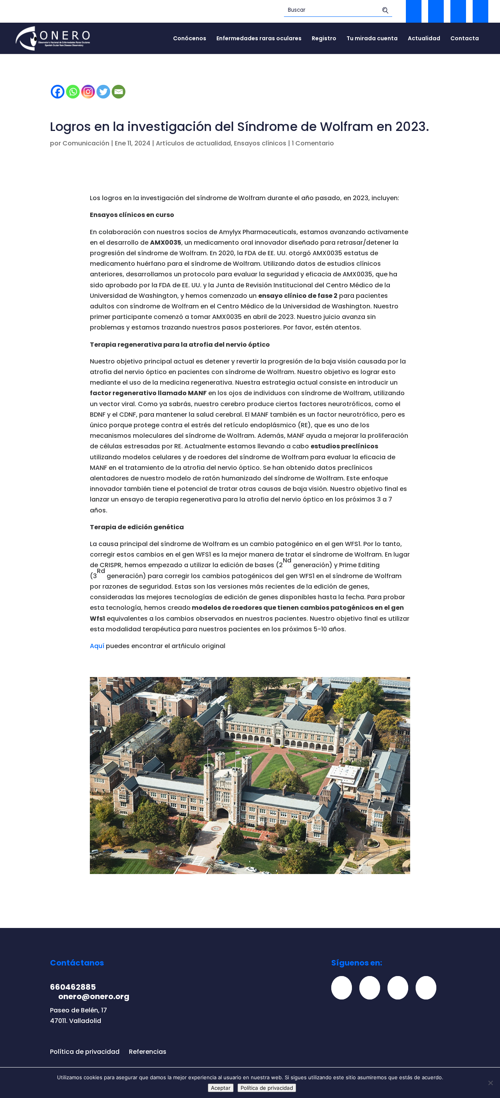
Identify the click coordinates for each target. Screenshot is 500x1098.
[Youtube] (429, 987)
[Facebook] (57, 92)
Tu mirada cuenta (372, 39)
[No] (490, 1083)
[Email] (118, 92)
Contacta (464, 39)
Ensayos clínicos (260, 143)
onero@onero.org (93, 996)
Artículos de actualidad (193, 143)
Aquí (97, 645)
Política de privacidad (85, 1051)
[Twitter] (103, 92)
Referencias (147, 1051)
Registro (324, 39)
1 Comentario (313, 143)
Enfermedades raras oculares (259, 39)
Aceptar (220, 1088)
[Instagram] (88, 92)
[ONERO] (53, 37)
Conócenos (189, 39)
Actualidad (424, 39)
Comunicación (85, 143)
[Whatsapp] (73, 92)
